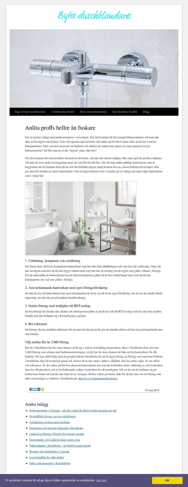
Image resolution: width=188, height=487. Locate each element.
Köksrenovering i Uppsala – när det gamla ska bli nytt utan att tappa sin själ (72, 410)
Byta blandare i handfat (125, 111)
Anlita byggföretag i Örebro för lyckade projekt (56, 434)
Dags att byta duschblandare (30, 111)
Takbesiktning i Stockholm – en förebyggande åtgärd (60, 445)
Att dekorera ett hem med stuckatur (49, 422)
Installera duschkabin (63, 111)
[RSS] (42, 389)
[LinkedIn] (38, 389)
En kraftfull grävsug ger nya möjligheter (52, 416)
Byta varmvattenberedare (93, 111)
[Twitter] (34, 389)
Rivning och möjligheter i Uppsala (49, 451)
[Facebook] (31, 389)
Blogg (146, 111)
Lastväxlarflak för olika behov (46, 457)
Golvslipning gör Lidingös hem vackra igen (54, 440)
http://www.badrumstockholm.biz (97, 378)
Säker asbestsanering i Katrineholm (49, 463)
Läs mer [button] (101, 480)
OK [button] (167, 480)
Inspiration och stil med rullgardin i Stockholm (56, 428)
